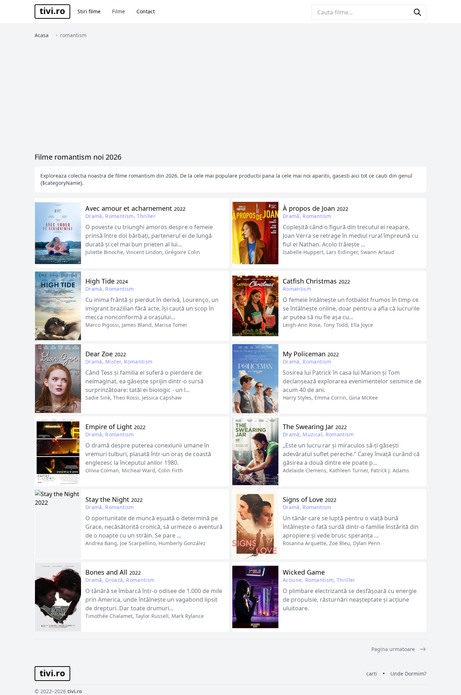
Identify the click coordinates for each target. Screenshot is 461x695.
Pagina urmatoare (393, 649)
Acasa (42, 35)
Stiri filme (88, 11)
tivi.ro (52, 11)
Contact (145, 11)
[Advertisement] (230, 97)
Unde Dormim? (408, 673)
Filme (118, 11)
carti (371, 673)
